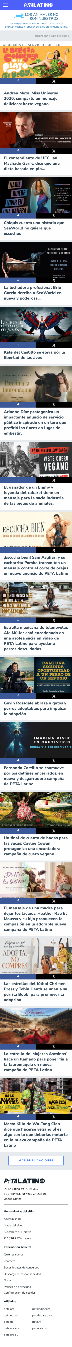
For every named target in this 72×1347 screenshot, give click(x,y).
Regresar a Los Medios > (52, 36)
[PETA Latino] (38, 5)
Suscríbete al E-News (17, 1232)
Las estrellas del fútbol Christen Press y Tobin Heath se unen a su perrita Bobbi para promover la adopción (35, 991)
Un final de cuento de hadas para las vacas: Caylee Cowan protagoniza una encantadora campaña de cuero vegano (36, 846)
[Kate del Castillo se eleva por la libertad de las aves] (18, 345)
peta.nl (36, 1322)
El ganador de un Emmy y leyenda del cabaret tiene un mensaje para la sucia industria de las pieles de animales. (34, 495)
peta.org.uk (11, 1315)
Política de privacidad (17, 1287)
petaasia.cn (39, 1328)
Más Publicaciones (36, 1160)
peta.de (8, 1322)
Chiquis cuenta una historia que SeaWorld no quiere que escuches (34, 228)
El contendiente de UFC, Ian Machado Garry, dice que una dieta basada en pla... (32, 163)
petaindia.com (41, 1309)
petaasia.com (12, 1328)
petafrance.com (42, 1315)
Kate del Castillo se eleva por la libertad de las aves (34, 355)
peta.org (9, 1309)
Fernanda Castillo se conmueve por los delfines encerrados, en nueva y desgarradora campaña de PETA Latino (34, 776)
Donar (8, 1280)
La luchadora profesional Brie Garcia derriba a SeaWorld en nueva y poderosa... (33, 293)
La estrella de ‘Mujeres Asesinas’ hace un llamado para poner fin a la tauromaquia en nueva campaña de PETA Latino (36, 1062)
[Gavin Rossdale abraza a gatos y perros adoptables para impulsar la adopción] (18, 696)
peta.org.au (11, 1335)
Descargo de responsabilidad (22, 1274)
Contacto (9, 1261)
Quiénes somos (13, 1254)
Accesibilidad (12, 1219)
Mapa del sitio (13, 1225)
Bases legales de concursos (21, 1267)
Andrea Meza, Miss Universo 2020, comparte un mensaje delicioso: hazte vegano (31, 98)
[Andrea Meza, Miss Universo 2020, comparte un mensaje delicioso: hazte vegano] (18, 81)
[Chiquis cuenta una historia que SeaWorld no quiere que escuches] (18, 216)
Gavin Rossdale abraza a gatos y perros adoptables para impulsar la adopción (35, 708)
